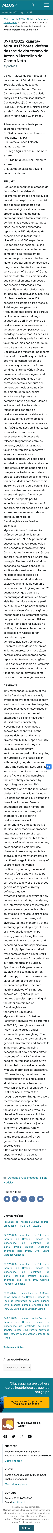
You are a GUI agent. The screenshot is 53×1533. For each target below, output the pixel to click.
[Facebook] (5, 1436)
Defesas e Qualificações (23, 1177)
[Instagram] (22, 1436)
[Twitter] (13, 1436)
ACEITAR (26, 1528)
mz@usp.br (19, 1502)
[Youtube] (30, 1436)
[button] (7, 1199)
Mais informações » (16, 1484)
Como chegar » (13, 1460)
